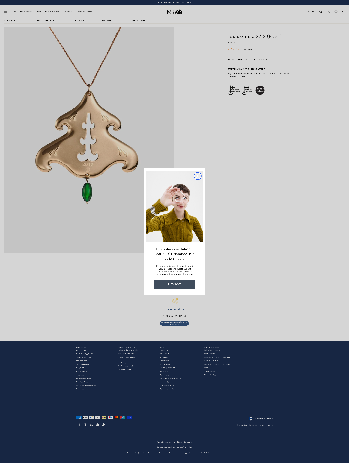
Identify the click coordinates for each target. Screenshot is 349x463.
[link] (174, 206)
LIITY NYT (174, 284)
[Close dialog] (197, 176)
